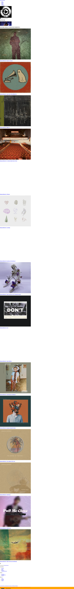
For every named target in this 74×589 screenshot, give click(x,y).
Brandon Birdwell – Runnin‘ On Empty (6, 60)
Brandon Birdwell (6, 565)
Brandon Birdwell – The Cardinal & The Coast (7, 461)
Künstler (3, 2)
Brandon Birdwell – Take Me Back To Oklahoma (8, 394)
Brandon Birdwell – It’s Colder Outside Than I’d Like (8, 160)
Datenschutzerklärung (8, 588)
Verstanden (2, 588)
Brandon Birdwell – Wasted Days (5, 494)
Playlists (3, 3)
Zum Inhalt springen (2, 0)
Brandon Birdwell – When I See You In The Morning (8, 561)
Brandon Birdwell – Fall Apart (5, 194)
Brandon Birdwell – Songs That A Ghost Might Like (8, 94)
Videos (2, 4)
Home (2, 1)
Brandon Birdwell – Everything (5, 227)
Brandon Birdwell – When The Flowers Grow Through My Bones (10, 294)
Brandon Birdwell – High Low (5, 127)
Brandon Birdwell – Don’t (4, 327)
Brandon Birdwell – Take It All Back (6, 361)
